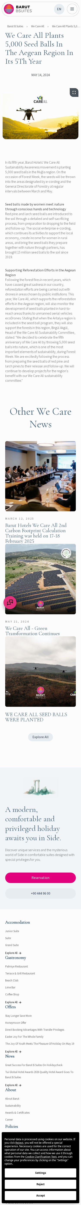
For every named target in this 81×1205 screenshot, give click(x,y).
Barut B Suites (15, 26)
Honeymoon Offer (15, 1023)
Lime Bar (10, 987)
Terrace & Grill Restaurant (20, 974)
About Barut (12, 1099)
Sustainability (13, 1106)
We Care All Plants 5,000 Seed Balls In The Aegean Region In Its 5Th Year (66, 26)
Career (9, 1120)
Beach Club (11, 980)
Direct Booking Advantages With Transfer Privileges (34, 1030)
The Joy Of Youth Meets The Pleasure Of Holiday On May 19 (39, 1044)
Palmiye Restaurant (16, 967)
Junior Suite (12, 931)
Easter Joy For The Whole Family (24, 1037)
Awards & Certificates (17, 1113)
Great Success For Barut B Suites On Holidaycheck (33, 1065)
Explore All (40, 737)
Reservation (40, 877)
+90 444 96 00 (40, 893)
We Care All (37, 26)
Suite (8, 938)
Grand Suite (12, 945)
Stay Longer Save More (18, 1016)
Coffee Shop (12, 994)
